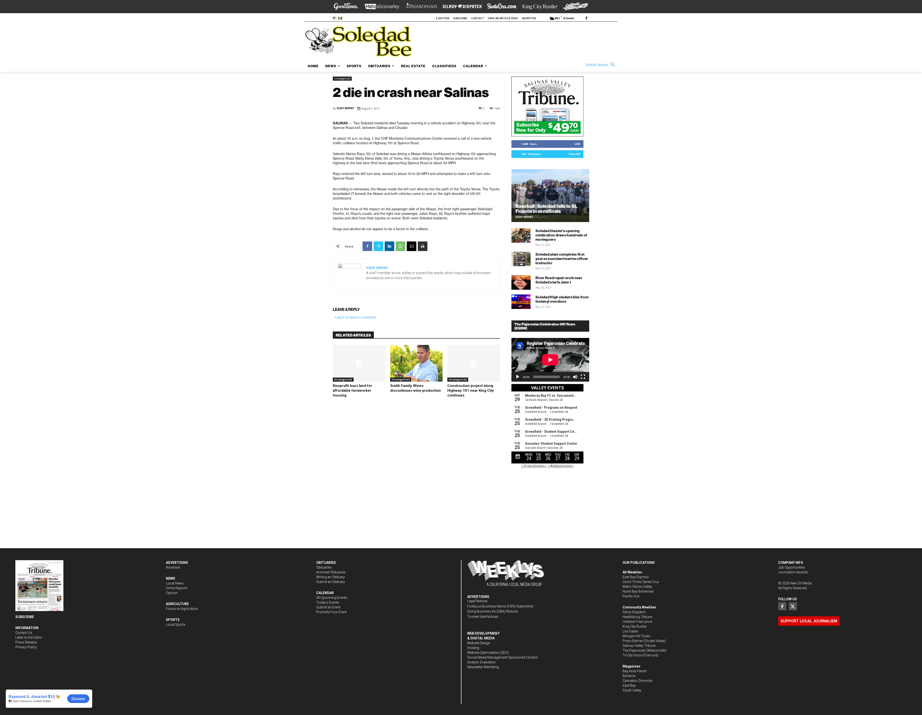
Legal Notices (477, 601)
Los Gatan (630, 631)
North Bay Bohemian (638, 591)
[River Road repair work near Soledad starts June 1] (521, 282)
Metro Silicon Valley (637, 587)
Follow (574, 154)
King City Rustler (635, 626)
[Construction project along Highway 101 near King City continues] (473, 363)
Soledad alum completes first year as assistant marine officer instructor (561, 258)
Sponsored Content (523, 657)
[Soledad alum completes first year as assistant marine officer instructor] (521, 259)
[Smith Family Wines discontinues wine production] (416, 363)
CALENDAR (325, 593)
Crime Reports (177, 588)
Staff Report (345, 108)
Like (577, 144)
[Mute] (575, 376)
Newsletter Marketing (483, 667)
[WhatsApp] (400, 246)
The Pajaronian (634, 650)
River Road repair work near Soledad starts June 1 (558, 280)
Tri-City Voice (632, 655)
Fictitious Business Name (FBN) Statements (500, 606)
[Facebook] (586, 18)
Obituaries (324, 567)
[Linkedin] (389, 246)
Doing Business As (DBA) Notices (492, 611)
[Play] (517, 376)
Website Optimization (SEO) (488, 653)
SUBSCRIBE (24, 617)
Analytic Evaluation (481, 662)
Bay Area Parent (635, 671)
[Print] (422, 246)
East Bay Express (636, 577)
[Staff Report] (349, 275)
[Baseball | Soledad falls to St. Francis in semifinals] (550, 195)
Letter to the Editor (28, 637)
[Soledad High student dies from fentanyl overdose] (521, 301)
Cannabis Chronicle (637, 681)
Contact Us (23, 633)
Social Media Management (487, 657)
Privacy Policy (26, 647)
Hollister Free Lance (637, 622)
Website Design (478, 643)
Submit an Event (328, 607)
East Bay (629, 685)
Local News (175, 583)
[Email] (411, 246)
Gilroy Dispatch (634, 612)
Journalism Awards (793, 572)
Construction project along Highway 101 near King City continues (470, 390)
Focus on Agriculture (182, 609)
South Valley (632, 690)
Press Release (26, 642)
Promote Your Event (331, 612)
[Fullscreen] (583, 376)
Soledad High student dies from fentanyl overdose (561, 299)
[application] (550, 360)
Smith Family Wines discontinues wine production (415, 388)
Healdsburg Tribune (637, 617)
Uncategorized (342, 78)
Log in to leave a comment (355, 317)
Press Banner (633, 641)
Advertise (173, 567)
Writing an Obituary (330, 577)
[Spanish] (341, 18)
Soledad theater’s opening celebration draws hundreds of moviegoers (561, 235)
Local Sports (175, 624)
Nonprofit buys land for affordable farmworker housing (352, 390)
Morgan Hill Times (636, 636)
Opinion (172, 593)
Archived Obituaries (331, 572)
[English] (335, 18)
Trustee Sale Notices (482, 617)
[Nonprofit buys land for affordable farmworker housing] (359, 363)
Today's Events (327, 602)
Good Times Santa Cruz (641, 582)
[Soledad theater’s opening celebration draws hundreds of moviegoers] (521, 235)
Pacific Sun (631, 596)
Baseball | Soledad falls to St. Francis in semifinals (546, 208)
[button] (601, 64)
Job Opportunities (791, 567)
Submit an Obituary (330, 582)
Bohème (629, 676)
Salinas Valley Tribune (639, 646)
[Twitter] (378, 246)
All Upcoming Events (331, 598)
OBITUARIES (326, 563)
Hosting (473, 648)
